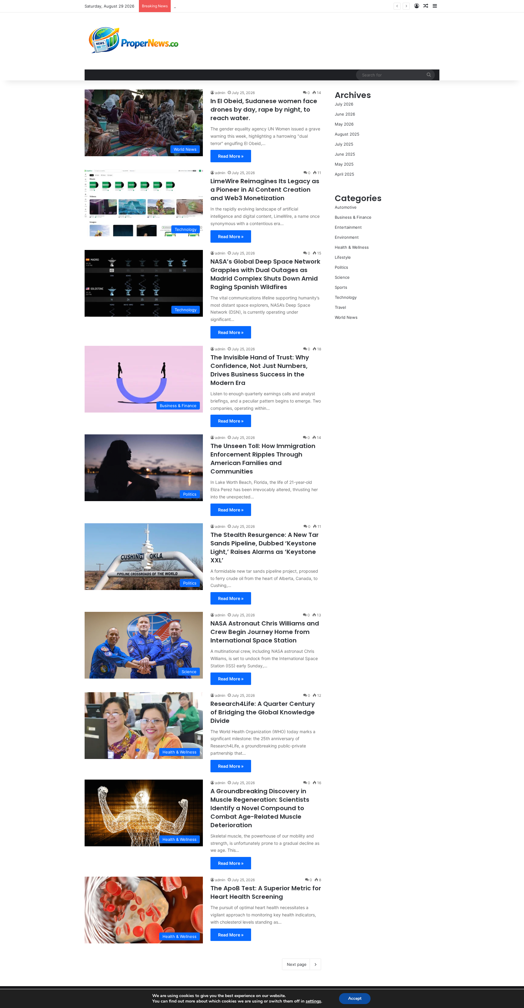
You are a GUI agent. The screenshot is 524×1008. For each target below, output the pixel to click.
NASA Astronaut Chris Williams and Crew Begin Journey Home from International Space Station (264, 632)
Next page (297, 964)
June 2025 (345, 154)
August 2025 (347, 134)
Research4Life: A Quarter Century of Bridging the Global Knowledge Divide (262, 712)
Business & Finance (353, 217)
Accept (354, 998)
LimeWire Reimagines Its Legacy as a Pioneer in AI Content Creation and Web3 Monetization (264, 189)
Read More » (231, 156)
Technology (346, 297)
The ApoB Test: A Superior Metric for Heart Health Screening (265, 892)
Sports (341, 287)
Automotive (346, 207)
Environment (347, 237)
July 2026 (344, 104)
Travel (340, 307)
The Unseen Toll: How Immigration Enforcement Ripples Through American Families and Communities (262, 459)
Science (342, 277)
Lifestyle (343, 257)
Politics (341, 267)
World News (346, 317)
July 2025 (344, 144)
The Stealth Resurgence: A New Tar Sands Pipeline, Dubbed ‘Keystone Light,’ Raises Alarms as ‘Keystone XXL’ (277, 6)
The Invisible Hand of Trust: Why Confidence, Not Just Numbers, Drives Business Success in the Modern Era (259, 370)
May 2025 (344, 164)
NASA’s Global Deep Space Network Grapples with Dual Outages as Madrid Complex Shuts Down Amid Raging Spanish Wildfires (265, 274)
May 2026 (344, 124)
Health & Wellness (352, 247)
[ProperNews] (134, 41)
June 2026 (345, 114)
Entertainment (348, 227)
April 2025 (344, 174)
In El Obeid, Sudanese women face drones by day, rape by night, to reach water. (263, 109)
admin (220, 92)
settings (313, 1001)
